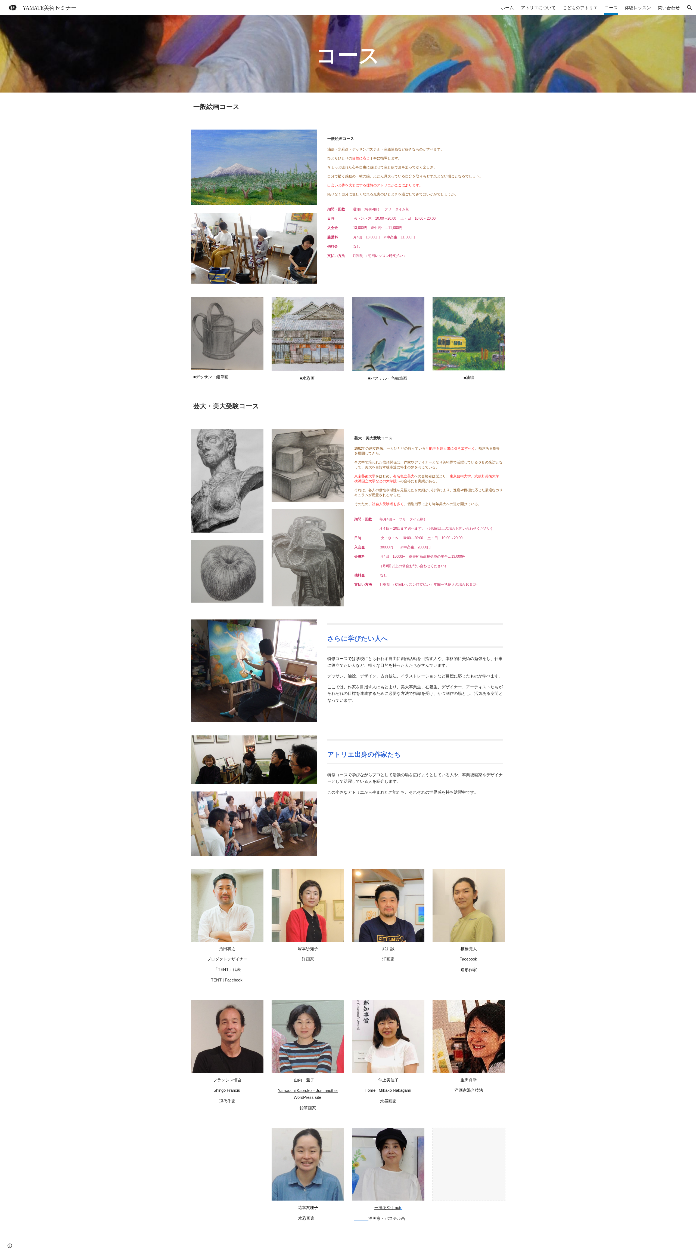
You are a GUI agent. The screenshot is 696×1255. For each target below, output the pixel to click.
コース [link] (611, 8)
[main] (348, 54)
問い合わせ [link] (669, 8)
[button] (689, 7)
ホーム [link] (507, 8)
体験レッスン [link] (638, 8)
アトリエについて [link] (538, 8)
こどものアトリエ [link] (580, 8)
